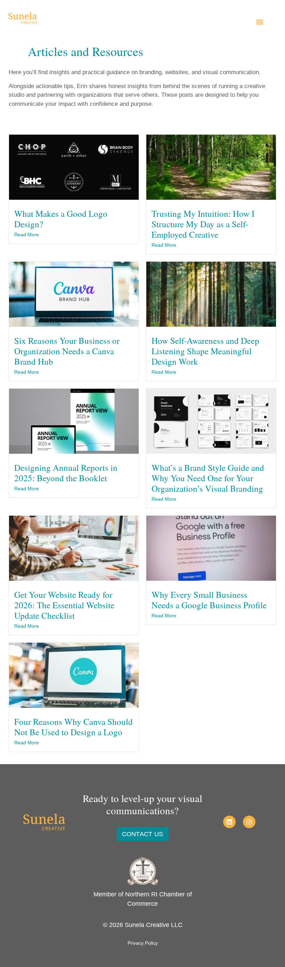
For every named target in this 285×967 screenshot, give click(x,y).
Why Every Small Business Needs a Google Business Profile (209, 600)
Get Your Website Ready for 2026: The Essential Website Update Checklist (64, 605)
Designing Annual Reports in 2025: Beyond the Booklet (65, 473)
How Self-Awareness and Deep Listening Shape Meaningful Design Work (205, 351)
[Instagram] (249, 822)
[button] (259, 21)
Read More (26, 234)
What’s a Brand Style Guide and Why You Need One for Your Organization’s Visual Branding (208, 478)
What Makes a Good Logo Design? (60, 219)
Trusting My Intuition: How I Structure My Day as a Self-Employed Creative (203, 224)
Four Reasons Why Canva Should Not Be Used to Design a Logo (73, 727)
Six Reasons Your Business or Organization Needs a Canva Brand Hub (67, 351)
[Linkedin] (229, 822)
